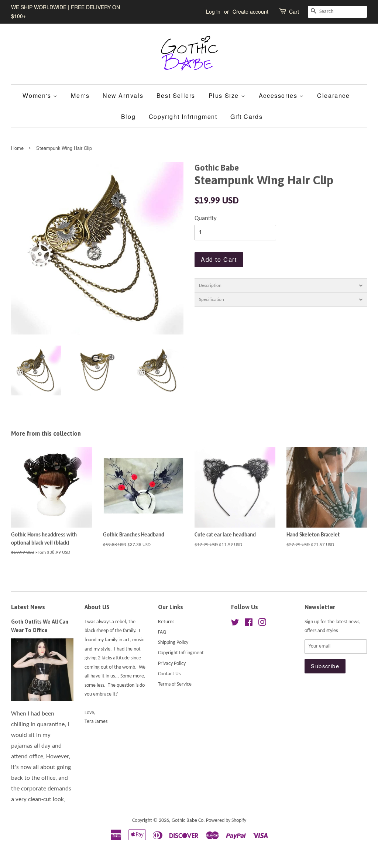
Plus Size (225, 95)
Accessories (279, 95)
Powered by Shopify (226, 820)
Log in (213, 11)
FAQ (162, 632)
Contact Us (169, 674)
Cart (294, 11)
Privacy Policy (172, 663)
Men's (80, 95)
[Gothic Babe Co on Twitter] (235, 624)
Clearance (333, 95)
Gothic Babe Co (187, 820)
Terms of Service (175, 684)
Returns (166, 622)
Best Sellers (176, 95)
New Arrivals (123, 95)
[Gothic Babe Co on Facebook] (248, 624)
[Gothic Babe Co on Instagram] (262, 624)
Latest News (28, 607)
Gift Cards (246, 116)
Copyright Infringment (183, 116)
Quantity (206, 218)
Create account (250, 11)
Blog (128, 116)
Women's (38, 95)
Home (17, 147)
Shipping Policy (173, 642)
